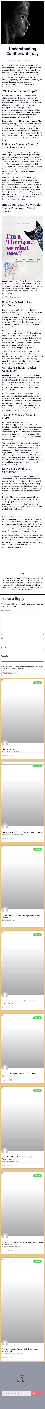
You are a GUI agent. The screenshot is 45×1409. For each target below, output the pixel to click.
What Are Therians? (10, 749)
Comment (6, 611)
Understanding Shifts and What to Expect (19, 1001)
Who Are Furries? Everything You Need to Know (22, 832)
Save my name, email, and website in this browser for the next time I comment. (22, 667)
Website (4, 656)
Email (4, 647)
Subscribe (37, 1393)
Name (4, 638)
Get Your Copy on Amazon (12, 297)
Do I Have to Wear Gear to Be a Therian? (19, 1073)
